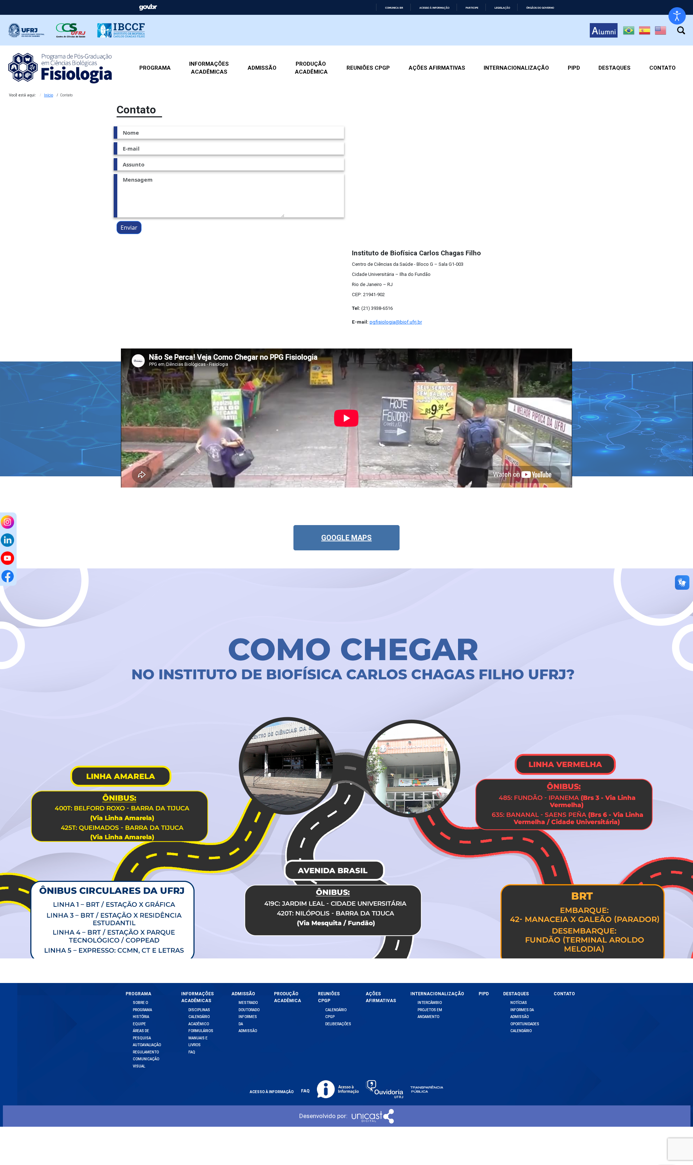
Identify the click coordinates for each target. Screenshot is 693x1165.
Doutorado (249, 1010)
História (141, 1017)
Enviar (129, 227)
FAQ (191, 1052)
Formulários (200, 1031)
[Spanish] (644, 30)
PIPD (574, 68)
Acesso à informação (434, 7)
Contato (662, 68)
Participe (472, 7)
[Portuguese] (629, 30)
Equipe (139, 1024)
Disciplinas (199, 1010)
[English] (660, 30)
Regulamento (146, 1052)
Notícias (518, 1003)
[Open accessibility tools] (677, 16)
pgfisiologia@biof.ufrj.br (396, 322)
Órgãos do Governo (540, 7)
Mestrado (248, 1003)
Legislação (502, 7)
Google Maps (346, 537)
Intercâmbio (430, 1003)
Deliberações (338, 1024)
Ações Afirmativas (437, 68)
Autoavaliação (147, 1045)
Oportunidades (524, 1024)
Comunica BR (394, 7)
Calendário (521, 1031)
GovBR (148, 7)
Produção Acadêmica (311, 68)
